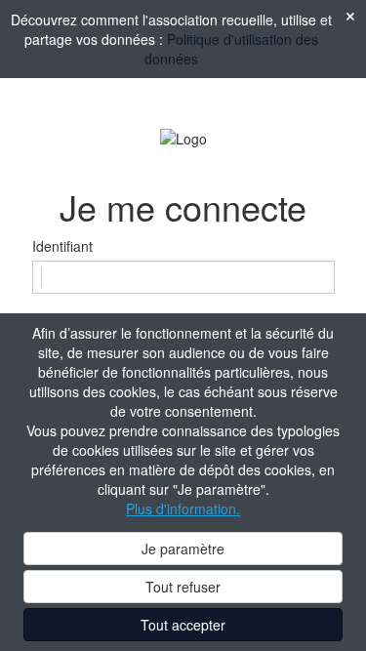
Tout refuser (183, 586)
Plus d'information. (183, 508)
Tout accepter (183, 624)
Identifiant (62, 246)
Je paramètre (183, 548)
